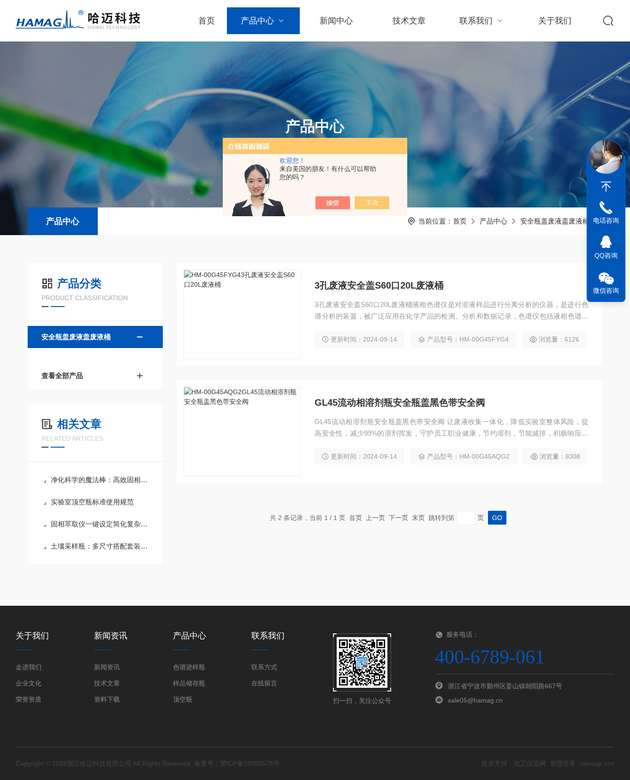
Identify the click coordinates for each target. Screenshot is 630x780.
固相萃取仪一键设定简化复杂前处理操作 (100, 524)
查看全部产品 (62, 375)
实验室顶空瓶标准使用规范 (92, 502)
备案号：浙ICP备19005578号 (236, 763)
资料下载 (107, 699)
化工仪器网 (530, 763)
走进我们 (29, 667)
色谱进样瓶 (189, 667)
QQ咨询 (606, 255)
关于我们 (554, 20)
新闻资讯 (107, 667)
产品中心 (257, 20)
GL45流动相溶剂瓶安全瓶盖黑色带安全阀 (400, 402)
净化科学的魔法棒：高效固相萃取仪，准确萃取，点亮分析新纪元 (100, 480)
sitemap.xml (596, 763)
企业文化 (29, 683)
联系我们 (476, 20)
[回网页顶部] (606, 186)
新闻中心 (336, 20)
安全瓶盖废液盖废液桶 (554, 221)
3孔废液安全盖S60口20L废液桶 (379, 285)
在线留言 (264, 683)
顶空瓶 (182, 699)
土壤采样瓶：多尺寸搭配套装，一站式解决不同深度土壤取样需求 (100, 546)
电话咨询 (606, 220)
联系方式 (264, 667)
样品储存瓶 (189, 683)
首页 (206, 20)
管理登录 (563, 763)
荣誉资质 (29, 699)
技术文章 (409, 20)
